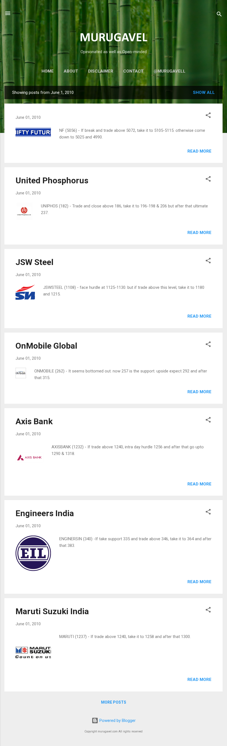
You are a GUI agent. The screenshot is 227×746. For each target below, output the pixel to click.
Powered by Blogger (117, 720)
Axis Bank (34, 421)
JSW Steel (34, 262)
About (71, 71)
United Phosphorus (52, 180)
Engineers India (45, 513)
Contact (133, 71)
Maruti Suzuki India (52, 611)
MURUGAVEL (113, 38)
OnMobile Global (46, 346)
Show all (204, 92)
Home (48, 71)
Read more (199, 151)
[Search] (219, 15)
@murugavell (169, 71)
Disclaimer (100, 71)
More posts (113, 702)
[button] (208, 116)
